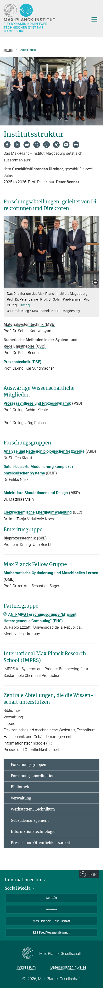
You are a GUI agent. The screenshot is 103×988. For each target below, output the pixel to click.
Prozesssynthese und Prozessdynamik (37, 403)
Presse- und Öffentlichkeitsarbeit (40, 842)
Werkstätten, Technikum (33, 809)
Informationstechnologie (33, 831)
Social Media (18, 888)
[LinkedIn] (17, 144)
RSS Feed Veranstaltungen (51, 932)
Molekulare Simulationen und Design (36, 493)
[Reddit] (26, 144)
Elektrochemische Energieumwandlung (38, 512)
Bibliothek (20, 787)
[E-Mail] (66, 144)
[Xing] (56, 144)
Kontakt (51, 897)
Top (93, 874)
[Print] (76, 144)
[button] (95, 282)
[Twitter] (36, 144)
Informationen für (24, 879)
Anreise (51, 909)
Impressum (26, 967)
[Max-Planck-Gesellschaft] (30, 953)
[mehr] (25, 305)
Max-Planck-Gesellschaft (51, 921)
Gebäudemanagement (30, 820)
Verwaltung (21, 798)
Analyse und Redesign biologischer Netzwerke (44, 451)
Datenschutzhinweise (68, 967)
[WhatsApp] (46, 144)
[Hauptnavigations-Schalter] (94, 19)
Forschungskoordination (33, 776)
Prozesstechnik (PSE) (22, 362)
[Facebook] (7, 144)
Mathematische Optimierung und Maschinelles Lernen (51, 573)
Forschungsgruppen (28, 764)
